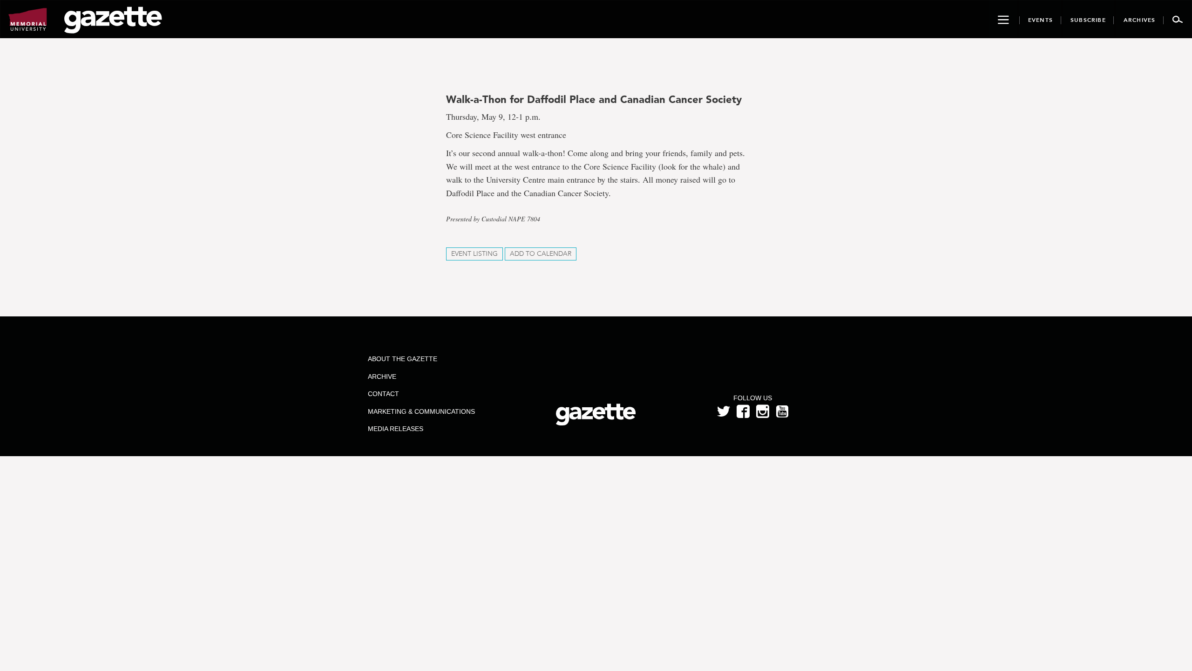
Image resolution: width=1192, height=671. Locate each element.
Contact (383, 393)
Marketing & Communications (421, 411)
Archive (382, 376)
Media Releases (395, 428)
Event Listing (474, 254)
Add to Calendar (540, 254)
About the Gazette (402, 359)
